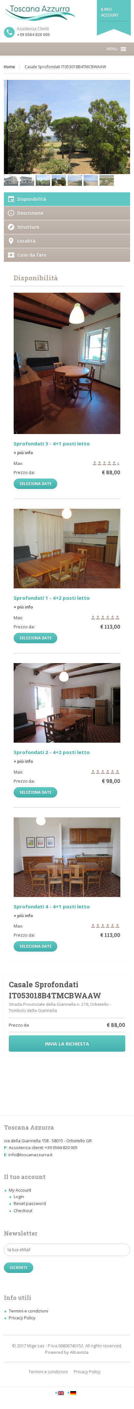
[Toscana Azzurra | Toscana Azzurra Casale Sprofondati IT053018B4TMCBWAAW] (67, 13)
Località (26, 241)
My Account (20, 1190)
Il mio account (110, 12)
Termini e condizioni (28, 1311)
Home (9, 67)
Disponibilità (31, 199)
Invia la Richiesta (67, 1044)
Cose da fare (31, 255)
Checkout (23, 1210)
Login (19, 1196)
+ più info (23, 452)
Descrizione (30, 213)
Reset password (30, 1203)
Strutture (28, 227)
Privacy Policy (22, 1318)
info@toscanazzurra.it (30, 1155)
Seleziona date (35, 483)
